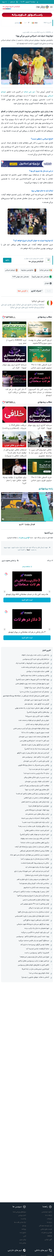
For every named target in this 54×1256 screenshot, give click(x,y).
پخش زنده (22, 1243)
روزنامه (24, 1229)
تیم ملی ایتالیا (29, 92)
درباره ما (49, 1222)
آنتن (24, 1236)
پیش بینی (23, 1239)
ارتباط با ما (48, 1215)
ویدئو (24, 1226)
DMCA (49, 1236)
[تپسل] (2, 162)
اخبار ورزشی (22, 1215)
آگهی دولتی (48, 1239)
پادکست (23, 1219)
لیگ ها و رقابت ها (20, 1222)
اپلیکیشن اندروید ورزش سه (11, 6)
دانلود (7, 260)
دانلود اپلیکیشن (47, 1212)
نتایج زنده (23, 1232)
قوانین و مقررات (24, 538)
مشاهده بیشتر (26, 567)
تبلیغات (49, 1219)
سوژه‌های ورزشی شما (19, 1212)
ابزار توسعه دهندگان (45, 1226)
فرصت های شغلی (46, 1229)
